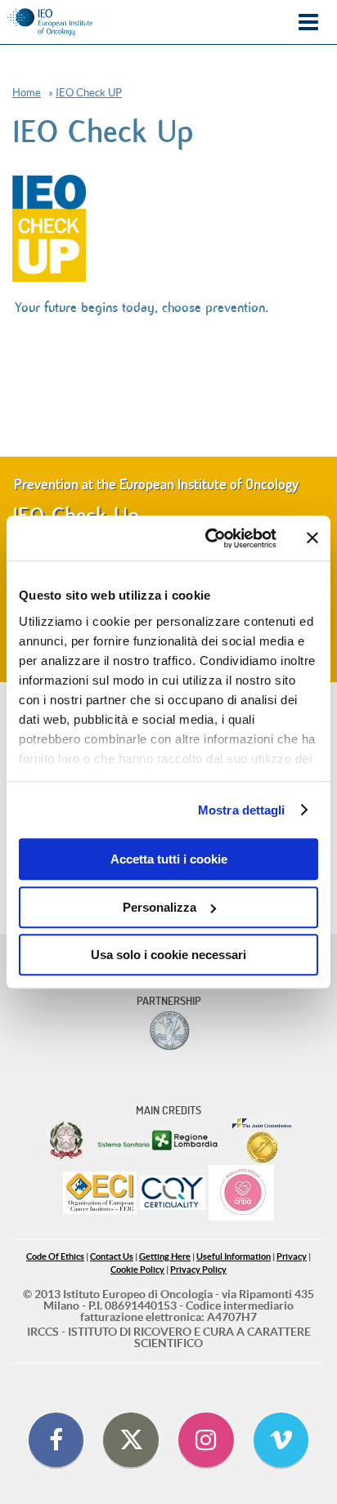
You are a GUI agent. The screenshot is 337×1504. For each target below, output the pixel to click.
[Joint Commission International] (261, 1140)
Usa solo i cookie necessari (168, 955)
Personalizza (159, 907)
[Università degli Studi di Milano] (169, 1030)
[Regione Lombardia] (159, 1140)
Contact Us (111, 1256)
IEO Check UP (89, 93)
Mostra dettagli (241, 810)
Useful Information (233, 1256)
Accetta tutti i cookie (168, 859)
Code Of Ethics (55, 1256)
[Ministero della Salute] (66, 1140)
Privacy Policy (198, 1269)
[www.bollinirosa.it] (241, 1194)
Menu (308, 22)
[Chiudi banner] (312, 538)
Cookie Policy (137, 1269)
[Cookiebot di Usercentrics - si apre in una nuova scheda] (208, 538)
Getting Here (165, 1256)
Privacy (291, 1256)
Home (26, 93)
